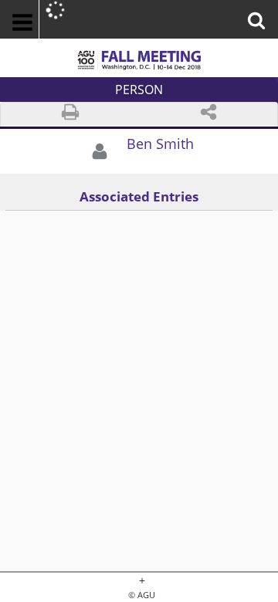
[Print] (70, 115)
